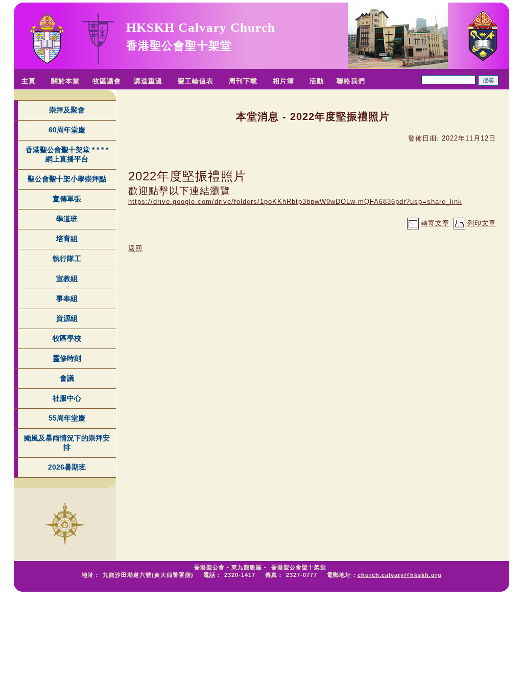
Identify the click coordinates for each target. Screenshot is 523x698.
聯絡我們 (351, 81)
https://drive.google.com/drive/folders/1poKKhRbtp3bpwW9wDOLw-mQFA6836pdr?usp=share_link (295, 201)
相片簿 (283, 81)
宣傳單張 (67, 199)
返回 (135, 248)
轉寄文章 (435, 223)
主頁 (28, 81)
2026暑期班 (67, 467)
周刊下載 (243, 81)
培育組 (67, 239)
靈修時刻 (67, 358)
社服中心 (67, 398)
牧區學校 (67, 338)
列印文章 (481, 223)
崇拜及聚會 (67, 110)
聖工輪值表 (195, 81)
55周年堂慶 (67, 418)
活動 (317, 81)
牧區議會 (106, 81)
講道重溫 (148, 81)
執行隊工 (67, 258)
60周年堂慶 (67, 130)
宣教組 (67, 278)
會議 (67, 378)
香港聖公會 (209, 567)
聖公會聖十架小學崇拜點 (67, 179)
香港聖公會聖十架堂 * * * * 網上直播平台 (67, 154)
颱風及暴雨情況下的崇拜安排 (67, 442)
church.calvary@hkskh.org (400, 575)
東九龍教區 (246, 567)
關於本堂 (65, 81)
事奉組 (67, 298)
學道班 (67, 219)
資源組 (67, 318)
